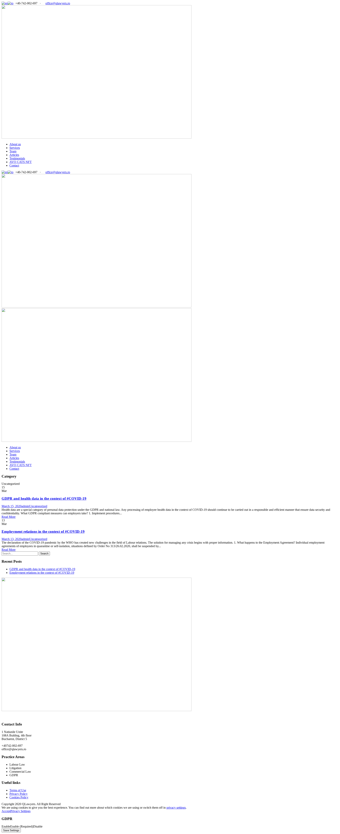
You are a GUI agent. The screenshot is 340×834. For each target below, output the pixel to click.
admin (25, 506)
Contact (14, 165)
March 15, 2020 (11, 506)
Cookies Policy (18, 797)
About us (15, 144)
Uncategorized (38, 506)
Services (14, 147)
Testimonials (17, 158)
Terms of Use (17, 790)
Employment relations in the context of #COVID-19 (43, 531)
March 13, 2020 (11, 539)
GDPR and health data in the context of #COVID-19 (44, 498)
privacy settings (176, 807)
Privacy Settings (20, 811)
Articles (14, 154)
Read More (9, 516)
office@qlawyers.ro (57, 3)
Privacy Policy (18, 793)
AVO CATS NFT (20, 162)
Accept (6, 811)
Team (12, 151)
